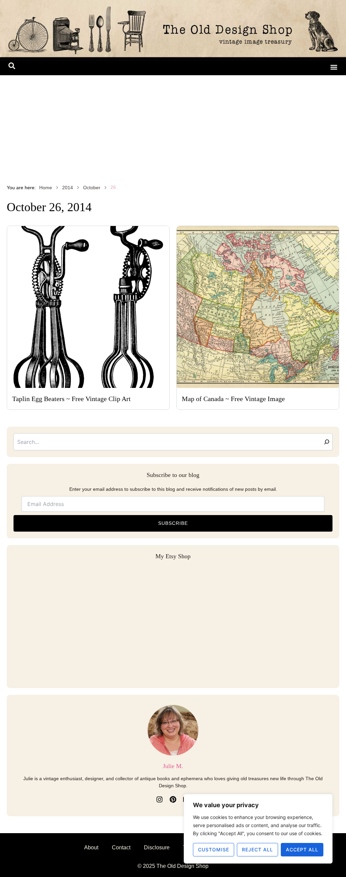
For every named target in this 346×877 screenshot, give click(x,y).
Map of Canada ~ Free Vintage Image (233, 398)
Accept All (302, 849)
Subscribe (173, 523)
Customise (213, 849)
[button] (11, 67)
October (91, 187)
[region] (258, 829)
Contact (121, 847)
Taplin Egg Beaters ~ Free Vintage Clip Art (71, 398)
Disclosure (157, 847)
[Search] (327, 442)
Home (45, 187)
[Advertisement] (173, 126)
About (91, 847)
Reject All (257, 849)
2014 (67, 187)
